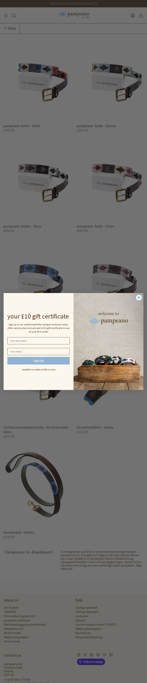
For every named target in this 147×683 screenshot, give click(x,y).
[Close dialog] (139, 297)
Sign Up (38, 361)
